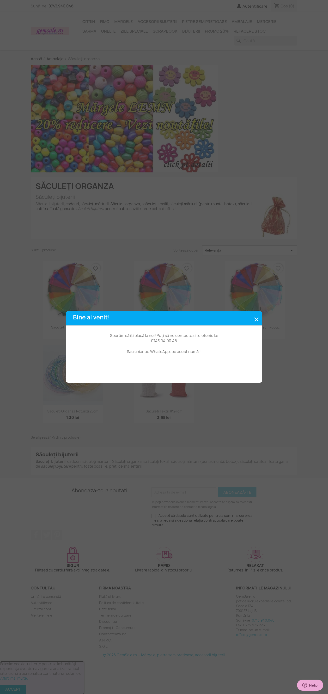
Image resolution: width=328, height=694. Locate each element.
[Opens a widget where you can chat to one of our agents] (310, 686)
